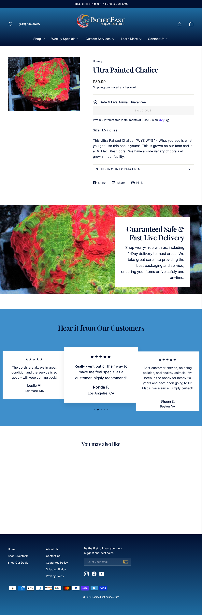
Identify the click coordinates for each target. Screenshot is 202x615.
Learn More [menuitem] (129, 39)
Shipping (99, 87)
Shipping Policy (56, 569)
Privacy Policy (55, 576)
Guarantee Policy (57, 562)
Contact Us (53, 555)
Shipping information (118, 169)
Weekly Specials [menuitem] (63, 39)
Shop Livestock (18, 555)
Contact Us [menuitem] (156, 39)
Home (96, 61)
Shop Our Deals (18, 562)
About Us (52, 549)
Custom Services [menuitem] (98, 39)
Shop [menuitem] (37, 39)
